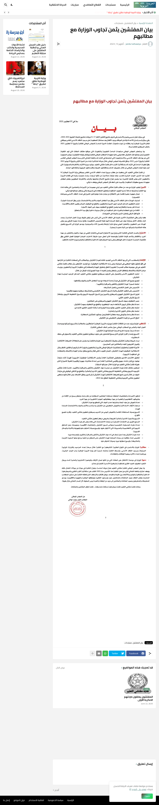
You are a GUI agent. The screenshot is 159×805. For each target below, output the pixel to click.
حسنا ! (147, 796)
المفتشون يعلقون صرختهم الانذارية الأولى (138, 698)
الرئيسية (124, 4)
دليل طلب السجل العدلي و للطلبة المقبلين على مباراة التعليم (37, 49)
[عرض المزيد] (92, 653)
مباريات (75, 4)
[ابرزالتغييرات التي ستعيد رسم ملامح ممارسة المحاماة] (15, 68)
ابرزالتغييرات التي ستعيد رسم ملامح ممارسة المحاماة (16, 82)
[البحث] (5, 4)
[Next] (4, 12)
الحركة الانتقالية (57, 4)
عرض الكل (60, 668)
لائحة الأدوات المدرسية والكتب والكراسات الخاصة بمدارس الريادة (15, 49)
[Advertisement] (104, 74)
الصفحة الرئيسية (146, 23)
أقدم (57, 790)
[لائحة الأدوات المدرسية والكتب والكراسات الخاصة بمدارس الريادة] (15, 35)
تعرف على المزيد (139, 789)
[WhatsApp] (105, 653)
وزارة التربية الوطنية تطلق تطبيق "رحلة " (124, 12)
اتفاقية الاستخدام (36, 800)
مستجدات (110, 4)
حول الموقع (19, 800)
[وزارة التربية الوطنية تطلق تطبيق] (37, 68)
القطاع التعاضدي (92, 4)
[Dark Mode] (11, 4)
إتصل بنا (6, 800)
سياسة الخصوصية (55, 800)
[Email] (99, 653)
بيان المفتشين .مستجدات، (125, 23)
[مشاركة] (58, 43)
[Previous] (8, 12)
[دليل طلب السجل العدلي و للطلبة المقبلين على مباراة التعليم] (37, 35)
